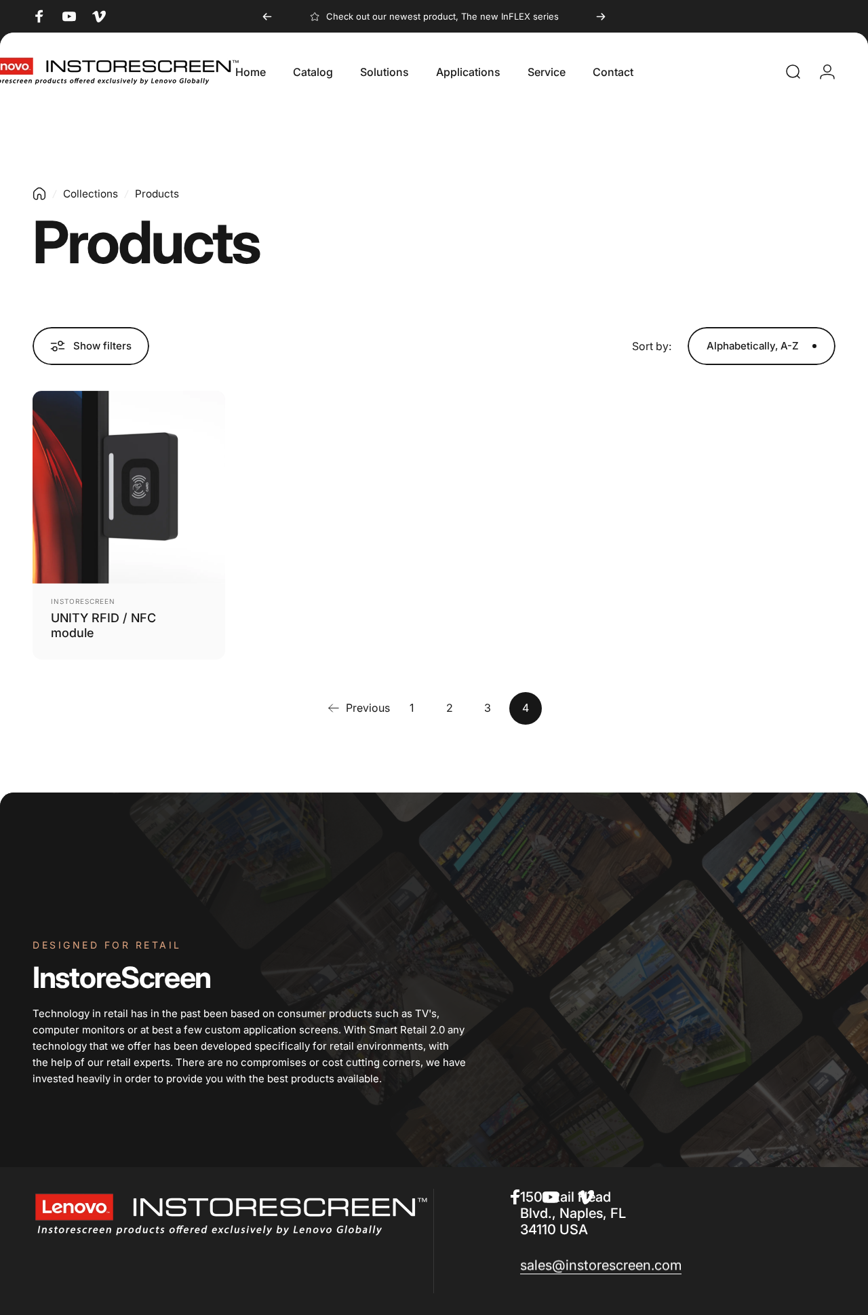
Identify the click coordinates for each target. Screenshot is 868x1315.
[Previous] (267, 16)
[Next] (601, 16)
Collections (90, 193)
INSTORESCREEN (83, 601)
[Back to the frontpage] (39, 194)
